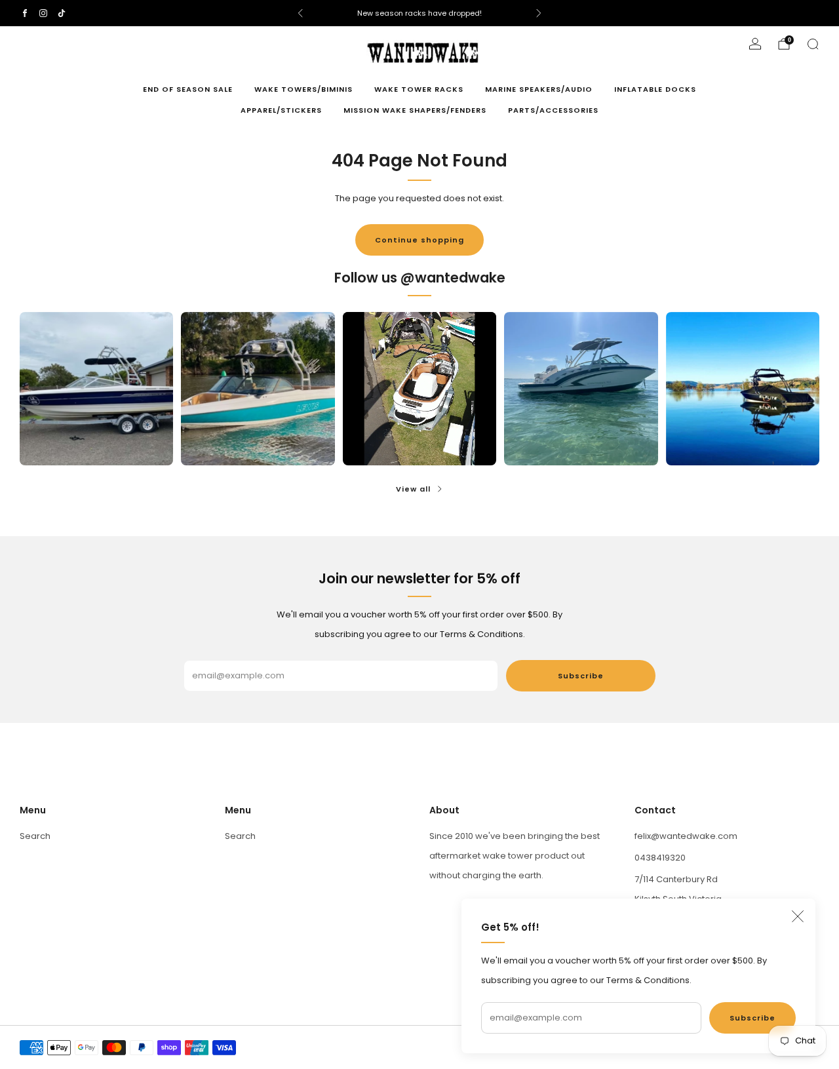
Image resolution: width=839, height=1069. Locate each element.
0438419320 (660, 857)
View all (413, 489)
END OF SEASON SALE (188, 89)
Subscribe (752, 1018)
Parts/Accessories (553, 110)
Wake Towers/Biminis (303, 89)
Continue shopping (419, 240)
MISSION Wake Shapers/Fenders (414, 110)
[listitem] (419, 13)
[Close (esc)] (797, 916)
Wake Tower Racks (418, 89)
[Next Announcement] (538, 13)
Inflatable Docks (655, 89)
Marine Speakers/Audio (539, 89)
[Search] (812, 43)
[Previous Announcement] (300, 13)
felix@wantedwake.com (685, 836)
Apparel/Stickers (281, 110)
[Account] (755, 43)
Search (35, 836)
